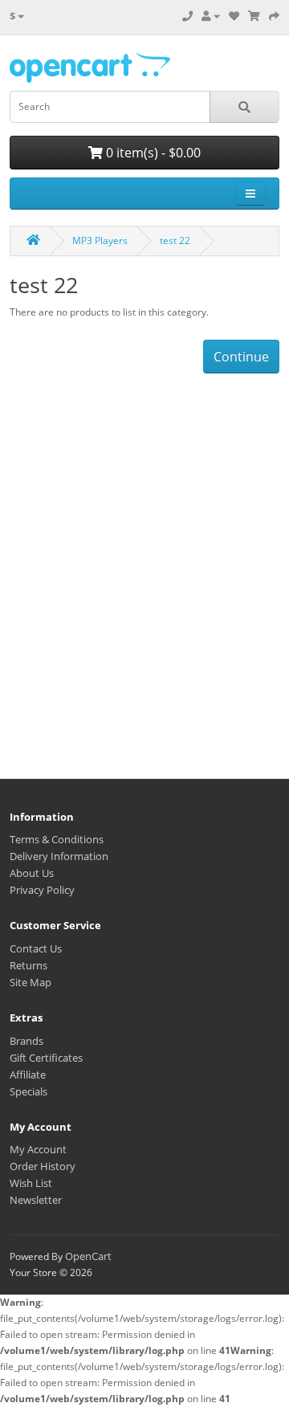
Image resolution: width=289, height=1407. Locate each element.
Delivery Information (59, 856)
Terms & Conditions (57, 839)
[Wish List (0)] (234, 16)
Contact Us (36, 948)
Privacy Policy (42, 890)
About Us (32, 873)
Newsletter (36, 1200)
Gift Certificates (46, 1057)
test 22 (175, 240)
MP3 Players (100, 240)
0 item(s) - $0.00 (152, 152)
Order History (42, 1166)
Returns (28, 965)
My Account (38, 1149)
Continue (241, 356)
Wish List (31, 1183)
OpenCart (88, 1256)
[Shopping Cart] (254, 16)
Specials (28, 1091)
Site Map (30, 982)
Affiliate (28, 1074)
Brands (26, 1041)
